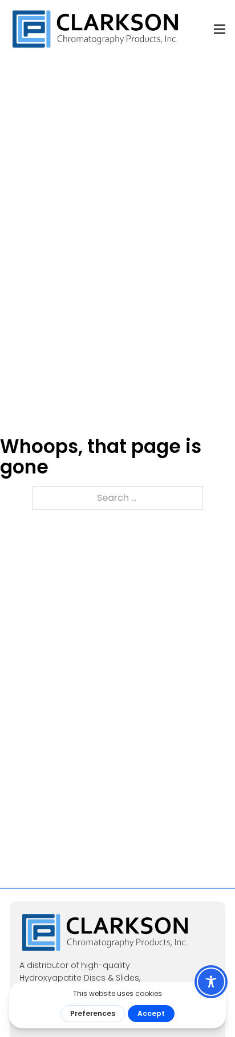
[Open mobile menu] (219, 29)
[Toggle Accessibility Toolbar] (211, 981)
